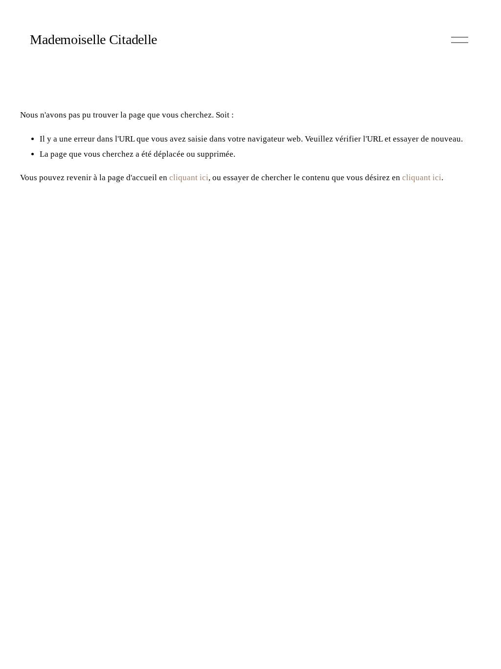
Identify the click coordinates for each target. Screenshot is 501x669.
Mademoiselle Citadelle (93, 39)
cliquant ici (188, 177)
